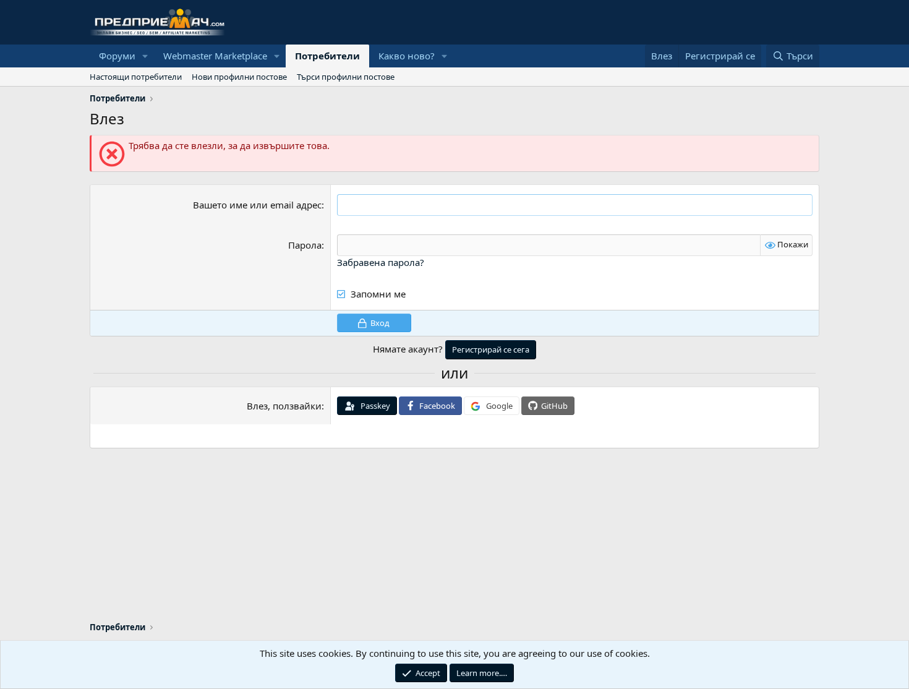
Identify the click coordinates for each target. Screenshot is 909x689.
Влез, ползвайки (284, 406)
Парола (305, 245)
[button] (145, 56)
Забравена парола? (380, 262)
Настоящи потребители (136, 76)
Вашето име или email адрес (257, 205)
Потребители (327, 55)
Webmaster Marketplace (215, 55)
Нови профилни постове (239, 76)
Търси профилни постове (346, 76)
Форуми (117, 55)
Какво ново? (406, 55)
